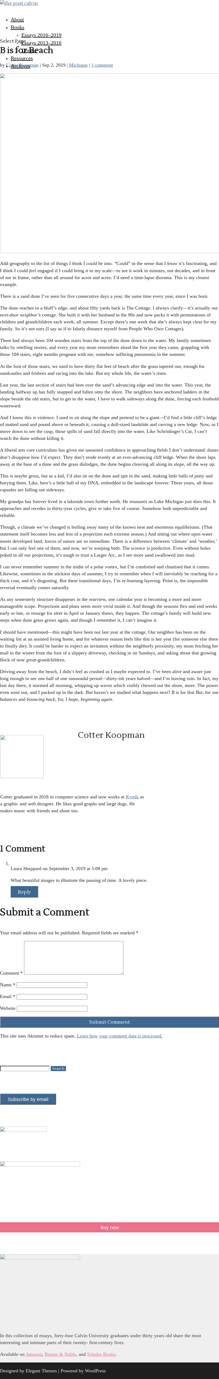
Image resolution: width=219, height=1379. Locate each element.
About (17, 19)
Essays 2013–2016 (41, 43)
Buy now (109, 1227)
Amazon (34, 1354)
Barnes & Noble (60, 1354)
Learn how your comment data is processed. (120, 1036)
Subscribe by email (28, 1099)
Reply (24, 892)
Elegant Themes (41, 1370)
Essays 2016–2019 (41, 35)
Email (7, 996)
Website (7, 1008)
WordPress (95, 1370)
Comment (11, 973)
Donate (29, 50)
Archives (20, 66)
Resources (22, 58)
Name (7, 984)
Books (17, 27)
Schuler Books (101, 1354)
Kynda (132, 796)
